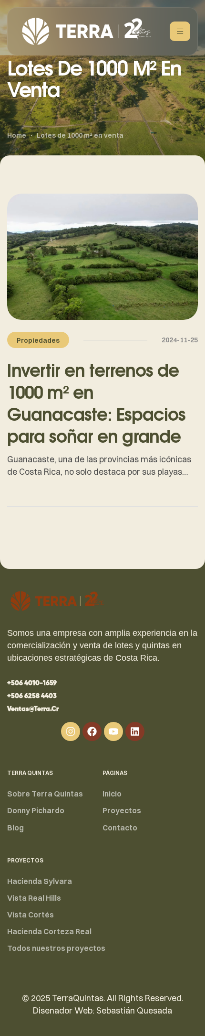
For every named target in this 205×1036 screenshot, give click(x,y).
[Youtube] (113, 731)
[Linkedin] (134, 731)
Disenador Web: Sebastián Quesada (102, 1010)
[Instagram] (70, 731)
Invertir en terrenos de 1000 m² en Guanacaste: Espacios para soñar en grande (96, 403)
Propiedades (38, 340)
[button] (32, 683)
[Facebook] (92, 731)
